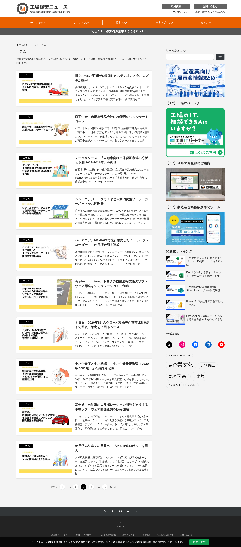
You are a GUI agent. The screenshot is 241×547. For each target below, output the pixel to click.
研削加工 (176, 385)
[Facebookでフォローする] (113, 511)
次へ (112, 487)
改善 (200, 376)
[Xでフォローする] (105, 511)
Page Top (120, 526)
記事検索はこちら (177, 50)
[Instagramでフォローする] (120, 511)
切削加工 (209, 365)
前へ (54, 487)
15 (104, 487)
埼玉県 (179, 376)
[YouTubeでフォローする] (128, 511)
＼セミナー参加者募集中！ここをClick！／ (120, 31)
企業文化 (182, 365)
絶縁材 (193, 385)
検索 (220, 57)
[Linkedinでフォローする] (136, 511)
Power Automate (180, 355)
